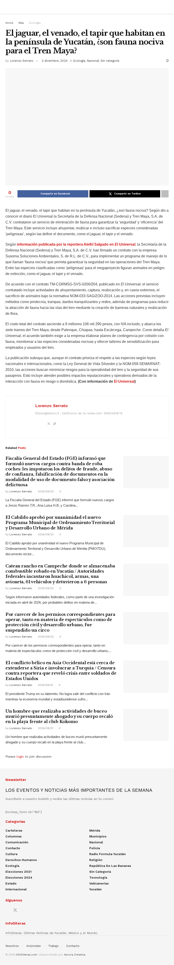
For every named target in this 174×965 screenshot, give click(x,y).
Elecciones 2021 (18, 871)
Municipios (97, 836)
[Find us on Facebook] (7, 910)
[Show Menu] (7, 7)
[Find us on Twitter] (15, 910)
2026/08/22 (45, 534)
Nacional (93, 60)
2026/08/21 (45, 685)
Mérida (94, 830)
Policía (94, 848)
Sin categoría (110, 60)
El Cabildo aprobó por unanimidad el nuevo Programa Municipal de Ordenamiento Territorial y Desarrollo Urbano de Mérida (60, 523)
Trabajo (53, 946)
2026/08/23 (45, 491)
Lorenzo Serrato (21, 60)
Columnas (13, 836)
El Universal (124, 381)
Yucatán (95, 889)
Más (21, 22)
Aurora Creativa (74, 954)
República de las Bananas (110, 866)
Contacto (12, 848)
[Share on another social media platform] (165, 193)
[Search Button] (167, 7)
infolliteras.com (26, 954)
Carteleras (13, 830)
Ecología (35, 22)
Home (9, 22)
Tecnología (98, 877)
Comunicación (16, 842)
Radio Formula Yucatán (107, 854)
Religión (95, 860)
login (20, 756)
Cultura (11, 854)
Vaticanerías (99, 883)
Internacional (16, 889)
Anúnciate (33, 946)
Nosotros (12, 946)
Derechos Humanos (21, 860)
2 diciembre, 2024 (55, 60)
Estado (11, 883)
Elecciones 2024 (18, 877)
